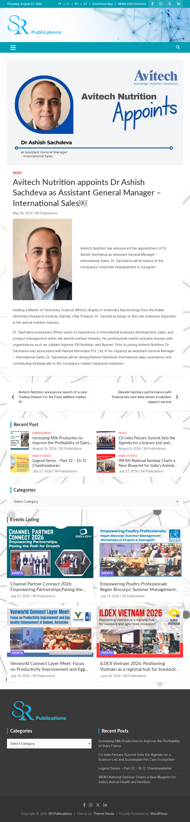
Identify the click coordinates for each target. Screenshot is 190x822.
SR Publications (46, 213)
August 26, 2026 (44, 448)
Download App (102, 4)
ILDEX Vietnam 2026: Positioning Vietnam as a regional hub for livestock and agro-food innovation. (138, 669)
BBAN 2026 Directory (132, 4)
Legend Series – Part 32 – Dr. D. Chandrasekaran (135, 768)
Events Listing (24, 519)
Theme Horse (103, 814)
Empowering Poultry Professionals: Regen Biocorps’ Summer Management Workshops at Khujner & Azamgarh (138, 590)
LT (68, 4)
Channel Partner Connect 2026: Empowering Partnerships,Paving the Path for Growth (46, 590)
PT (59, 4)
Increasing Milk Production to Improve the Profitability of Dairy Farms (60, 442)
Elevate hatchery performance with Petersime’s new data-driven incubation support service (141, 397)
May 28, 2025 (22, 213)
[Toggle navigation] (13, 47)
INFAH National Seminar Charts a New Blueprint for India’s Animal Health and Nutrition (147, 465)
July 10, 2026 (109, 596)
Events (17, 573)
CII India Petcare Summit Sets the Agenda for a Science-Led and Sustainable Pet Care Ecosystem (147, 442)
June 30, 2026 (110, 676)
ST (85, 4)
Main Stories (41, 456)
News (17, 173)
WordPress (159, 814)
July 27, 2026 (42, 471)
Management (41, 433)
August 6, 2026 (130, 448)
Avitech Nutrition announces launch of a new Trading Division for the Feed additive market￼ (53, 397)
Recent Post (26, 424)
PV (76, 4)
